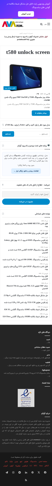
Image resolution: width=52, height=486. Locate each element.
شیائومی (25, 465)
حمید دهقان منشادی (42, 347)
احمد (48, 339)
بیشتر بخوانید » (41, 113)
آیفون (11, 465)
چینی (16, 461)
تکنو (6, 461)
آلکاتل (47, 465)
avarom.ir (36, 439)
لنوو (21, 461)
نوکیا (11, 461)
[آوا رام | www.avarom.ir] (12, 24)
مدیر (48, 354)
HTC (35, 465)
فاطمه (47, 362)
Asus (41, 465)
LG (31, 465)
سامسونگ (33, 461)
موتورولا (17, 465)
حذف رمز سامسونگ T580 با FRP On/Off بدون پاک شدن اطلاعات (27, 99)
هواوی (26, 461)
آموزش (5, 465)
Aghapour (46, 370)
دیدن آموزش (26, 13)
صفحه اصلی (43, 461)
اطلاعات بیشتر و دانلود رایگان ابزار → (26, 171)
